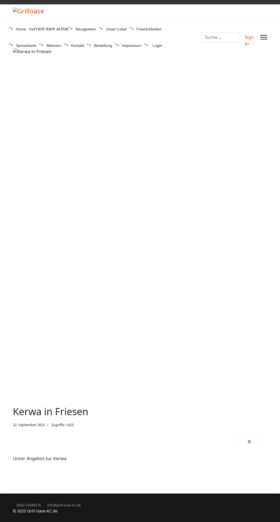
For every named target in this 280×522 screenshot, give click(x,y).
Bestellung (103, 45)
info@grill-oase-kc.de (64, 505)
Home (21, 29)
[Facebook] (236, 441)
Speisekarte (26, 45)
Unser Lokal (116, 29)
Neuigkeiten (85, 29)
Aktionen (53, 45)
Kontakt (77, 45)
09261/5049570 (28, 505)
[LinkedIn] (262, 441)
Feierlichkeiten (149, 29)
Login (157, 45)
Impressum (131, 45)
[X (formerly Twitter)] (249, 441)
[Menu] (263, 37)
